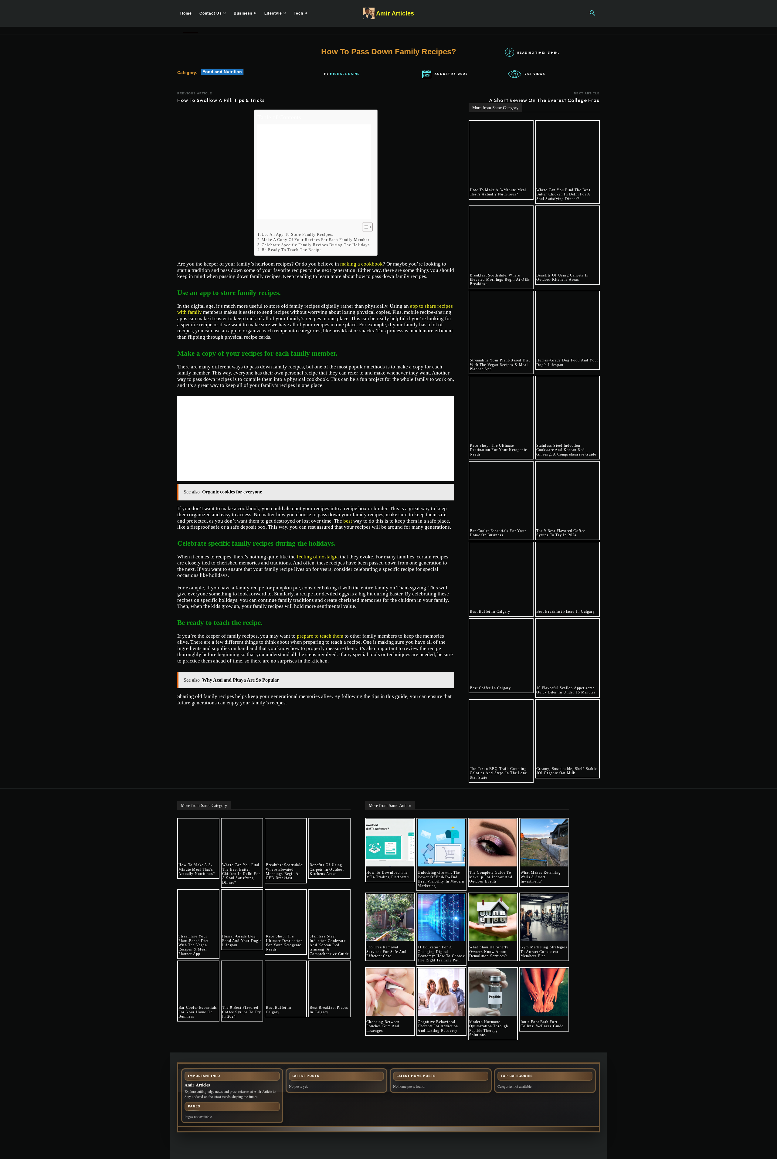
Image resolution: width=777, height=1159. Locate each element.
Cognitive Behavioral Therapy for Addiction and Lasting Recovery (438, 1026)
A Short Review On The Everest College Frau (544, 100)
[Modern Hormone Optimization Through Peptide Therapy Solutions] (493, 992)
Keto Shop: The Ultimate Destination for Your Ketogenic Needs (498, 449)
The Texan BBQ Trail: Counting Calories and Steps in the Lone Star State (498, 773)
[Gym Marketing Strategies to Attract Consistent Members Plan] (544, 917)
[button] (592, 13)
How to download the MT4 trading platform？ (388, 874)
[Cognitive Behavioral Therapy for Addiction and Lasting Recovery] (441, 992)
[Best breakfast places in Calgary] (567, 574)
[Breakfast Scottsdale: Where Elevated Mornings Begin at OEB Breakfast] (501, 238)
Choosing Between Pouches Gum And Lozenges (382, 1026)
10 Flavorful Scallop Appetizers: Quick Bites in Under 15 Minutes (566, 690)
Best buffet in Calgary (490, 611)
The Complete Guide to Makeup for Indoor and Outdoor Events (490, 876)
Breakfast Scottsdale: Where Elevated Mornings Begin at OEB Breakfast (500, 279)
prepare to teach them (320, 636)
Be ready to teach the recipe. (292, 249)
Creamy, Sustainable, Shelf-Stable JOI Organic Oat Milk (566, 771)
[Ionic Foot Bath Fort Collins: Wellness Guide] (544, 992)
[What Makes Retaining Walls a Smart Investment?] (544, 842)
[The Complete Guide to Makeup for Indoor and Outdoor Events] (493, 842)
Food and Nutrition (222, 71)
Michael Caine (345, 74)
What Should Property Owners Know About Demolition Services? (489, 951)
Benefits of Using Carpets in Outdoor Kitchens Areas (562, 277)
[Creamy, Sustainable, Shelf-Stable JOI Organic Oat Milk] (567, 731)
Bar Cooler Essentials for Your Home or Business (498, 533)
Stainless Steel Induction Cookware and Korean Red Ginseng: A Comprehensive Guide (566, 449)
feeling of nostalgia (318, 557)
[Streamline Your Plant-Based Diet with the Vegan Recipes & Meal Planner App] (501, 323)
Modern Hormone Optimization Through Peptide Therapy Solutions (488, 1028)
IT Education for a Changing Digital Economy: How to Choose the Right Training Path (441, 953)
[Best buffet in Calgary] (501, 574)
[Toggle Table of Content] (364, 227)
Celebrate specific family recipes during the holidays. (316, 244)
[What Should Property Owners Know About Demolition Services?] (493, 917)
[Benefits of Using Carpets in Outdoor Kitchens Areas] (567, 238)
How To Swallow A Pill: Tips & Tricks (221, 100)
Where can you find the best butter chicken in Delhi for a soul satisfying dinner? (563, 194)
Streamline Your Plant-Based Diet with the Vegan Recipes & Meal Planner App (500, 364)
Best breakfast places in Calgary (565, 611)
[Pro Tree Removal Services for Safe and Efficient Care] (390, 917)
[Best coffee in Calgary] (501, 650)
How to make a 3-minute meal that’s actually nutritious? (498, 192)
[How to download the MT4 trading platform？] (390, 842)
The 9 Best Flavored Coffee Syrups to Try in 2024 (560, 533)
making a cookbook (361, 264)
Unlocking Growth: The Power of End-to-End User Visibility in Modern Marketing (441, 879)
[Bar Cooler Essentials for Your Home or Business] (501, 493)
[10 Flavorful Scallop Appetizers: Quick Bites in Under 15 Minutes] (567, 650)
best (347, 521)
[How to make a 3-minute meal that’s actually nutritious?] (501, 152)
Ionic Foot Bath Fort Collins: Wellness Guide (542, 1024)
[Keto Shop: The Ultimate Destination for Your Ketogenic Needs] (501, 408)
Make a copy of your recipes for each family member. (316, 239)
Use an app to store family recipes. (297, 234)
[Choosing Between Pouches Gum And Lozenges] (390, 992)
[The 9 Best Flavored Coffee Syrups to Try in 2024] (567, 493)
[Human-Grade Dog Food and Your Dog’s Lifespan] (567, 323)
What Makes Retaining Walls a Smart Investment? (541, 876)
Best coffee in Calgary (490, 688)
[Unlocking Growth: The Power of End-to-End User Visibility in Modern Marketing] (441, 842)
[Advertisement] (314, 171)
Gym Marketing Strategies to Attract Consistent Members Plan (544, 951)
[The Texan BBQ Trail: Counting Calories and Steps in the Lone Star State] (501, 731)
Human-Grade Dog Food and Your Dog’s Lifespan (242, 940)
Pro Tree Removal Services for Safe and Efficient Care (386, 951)
